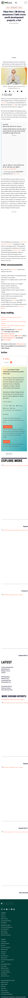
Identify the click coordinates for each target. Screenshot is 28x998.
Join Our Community (5, 945)
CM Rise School (17, 250)
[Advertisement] (14, 39)
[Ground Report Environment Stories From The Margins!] (7, 3)
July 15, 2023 (16, 174)
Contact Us (3, 914)
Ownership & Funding (6, 918)
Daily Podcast (4, 955)
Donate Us (3, 943)
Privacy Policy (4, 929)
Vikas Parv (3, 103)
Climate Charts (4, 988)
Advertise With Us (5, 927)
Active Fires (3, 986)
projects (14, 300)
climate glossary (20, 344)
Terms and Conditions (6, 933)
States (20, 8)
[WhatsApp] (2, 907)
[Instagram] (4, 907)
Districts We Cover (5, 973)
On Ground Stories (5, 968)
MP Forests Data (4, 980)
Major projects (13, 270)
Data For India (4, 982)
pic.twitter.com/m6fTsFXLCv (10, 169)
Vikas (13, 105)
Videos (2, 959)
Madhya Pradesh (14, 8)
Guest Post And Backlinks (6, 925)
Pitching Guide (4, 947)
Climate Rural (4, 971)
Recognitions (4, 920)
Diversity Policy (4, 931)
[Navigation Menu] (25, 3)
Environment (4, 964)
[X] (9, 907)
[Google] (14, 907)
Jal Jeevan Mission (5, 990)
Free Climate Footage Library (7, 957)
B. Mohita (14, 58)
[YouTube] (7, 907)
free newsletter (7, 340)
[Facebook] (11, 907)
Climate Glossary (4, 953)
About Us (3, 912)
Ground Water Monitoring (6, 992)
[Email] (11, 363)
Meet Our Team (4, 916)
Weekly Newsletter (5, 941)
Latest (8, 8)
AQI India (3, 984)
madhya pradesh (9, 454)
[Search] (16, 3)
